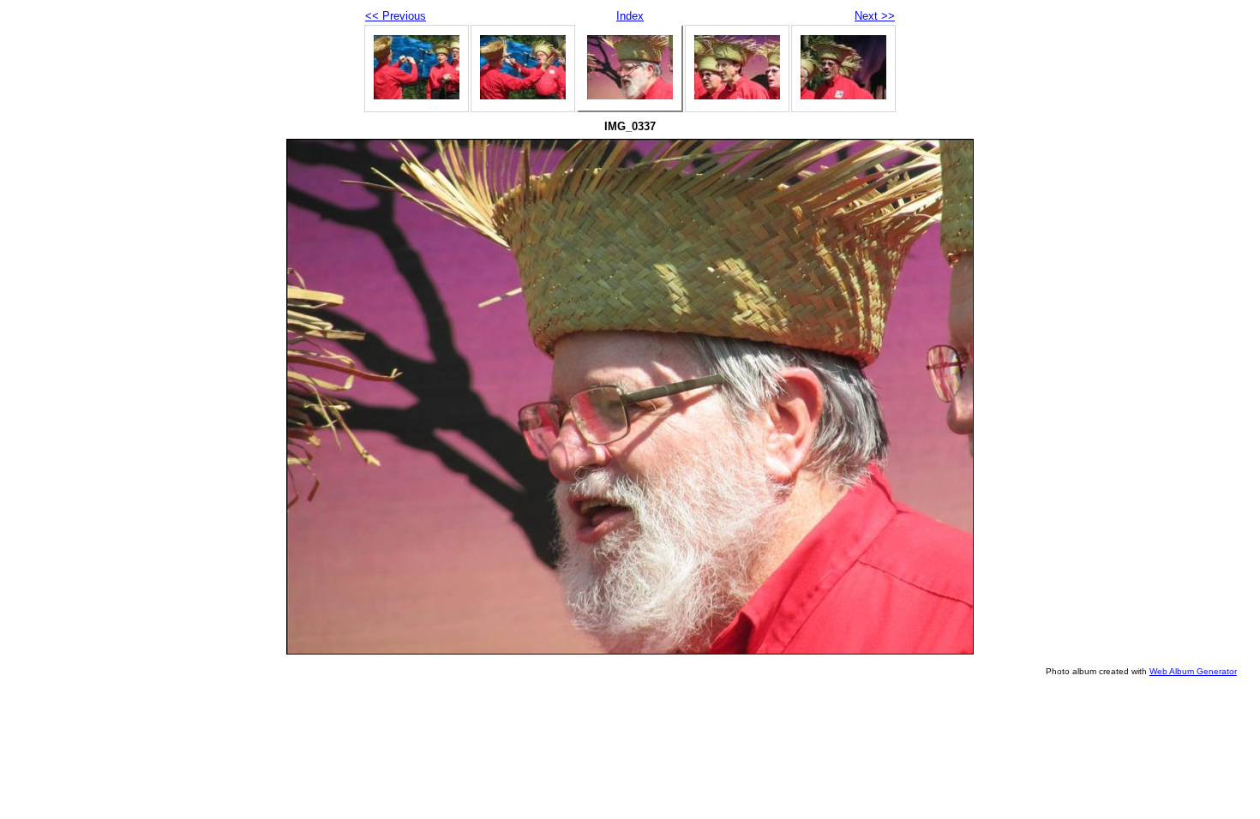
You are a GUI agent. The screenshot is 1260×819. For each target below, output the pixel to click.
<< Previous (395, 15)
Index (630, 15)
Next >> (875, 15)
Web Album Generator (1193, 671)
